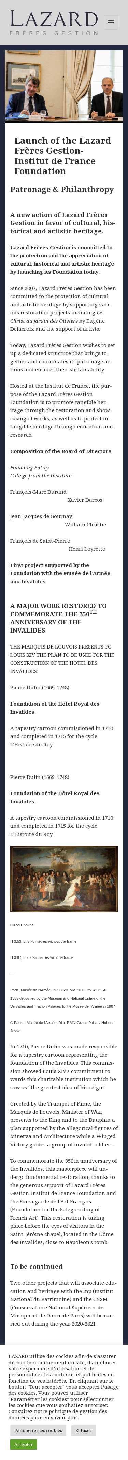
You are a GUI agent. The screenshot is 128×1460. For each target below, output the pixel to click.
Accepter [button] (23, 1444)
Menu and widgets (111, 29)
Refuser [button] (83, 1430)
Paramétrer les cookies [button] (38, 1430)
